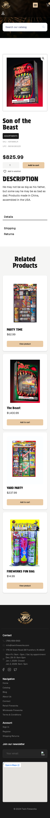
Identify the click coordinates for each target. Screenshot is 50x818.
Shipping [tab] (10, 228)
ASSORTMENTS (10, 136)
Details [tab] (8, 216)
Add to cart (33, 165)
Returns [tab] (9, 234)
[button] (35, 5)
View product (25, 344)
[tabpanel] (25, 222)
